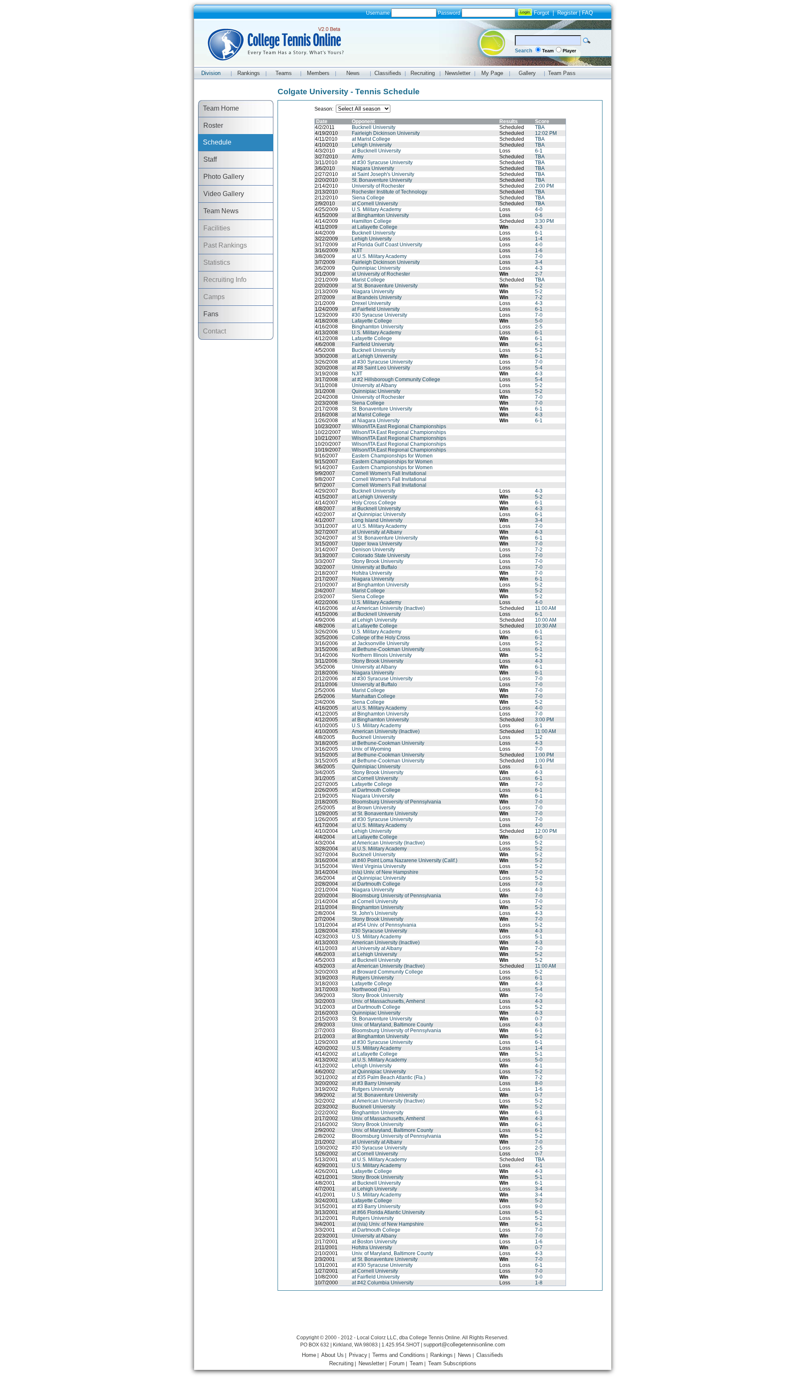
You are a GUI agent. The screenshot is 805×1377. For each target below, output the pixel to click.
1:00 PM (544, 755)
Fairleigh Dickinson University (386, 133)
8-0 (539, 1083)
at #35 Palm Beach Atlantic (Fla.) (389, 1077)
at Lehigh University (374, 356)
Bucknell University (373, 127)
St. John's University (374, 913)
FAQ (587, 13)
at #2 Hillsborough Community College (396, 379)
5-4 (539, 368)
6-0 (539, 837)
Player (569, 50)
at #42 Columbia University (382, 1283)
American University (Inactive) (386, 731)
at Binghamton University (380, 215)
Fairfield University (373, 344)
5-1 (539, 937)
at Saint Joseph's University (383, 174)
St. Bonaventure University (382, 180)
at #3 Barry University (376, 1083)
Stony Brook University (377, 561)
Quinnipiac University (376, 268)
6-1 (539, 151)
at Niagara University (376, 421)
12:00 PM (546, 831)
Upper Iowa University (377, 544)
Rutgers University (373, 978)
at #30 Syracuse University (382, 162)
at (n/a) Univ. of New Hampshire (388, 1224)
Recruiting (341, 1363)
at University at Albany (377, 532)
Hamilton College (372, 221)
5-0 (539, 321)
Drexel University (371, 303)
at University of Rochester (381, 274)
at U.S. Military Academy (379, 256)
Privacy (358, 1355)
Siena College (368, 198)
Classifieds (489, 1355)
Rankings (441, 1355)
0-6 (539, 215)
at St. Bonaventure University (385, 286)
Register (567, 13)
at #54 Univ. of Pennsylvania (384, 925)
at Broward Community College (387, 972)
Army (358, 157)
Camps (211, 296)
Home (309, 1355)
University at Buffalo (374, 567)
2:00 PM (544, 186)
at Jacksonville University (380, 643)
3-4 (539, 262)
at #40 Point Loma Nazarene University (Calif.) (404, 860)
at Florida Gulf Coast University (387, 245)
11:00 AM (545, 608)
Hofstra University (372, 573)
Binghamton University (377, 327)
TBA (540, 127)
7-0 (539, 256)
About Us (332, 1355)
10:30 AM (545, 626)
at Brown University (374, 808)
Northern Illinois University (382, 655)
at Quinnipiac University (379, 514)
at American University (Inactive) (388, 608)
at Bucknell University (376, 151)
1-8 (539, 1283)
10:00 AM (545, 620)
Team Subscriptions (452, 1363)
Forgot (541, 13)
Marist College (368, 280)
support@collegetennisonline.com (464, 1344)
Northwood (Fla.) (371, 989)
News (464, 1355)
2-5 (539, 327)
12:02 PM (546, 133)
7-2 (539, 297)
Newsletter (371, 1363)
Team (548, 50)
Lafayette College (372, 321)
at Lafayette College (374, 227)
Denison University (373, 550)
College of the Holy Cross (381, 638)
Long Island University (377, 520)
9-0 (539, 1206)
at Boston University (374, 1242)
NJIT (357, 250)
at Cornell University (375, 204)
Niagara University (373, 168)
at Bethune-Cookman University (388, 649)
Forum (397, 1363)
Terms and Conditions (398, 1355)
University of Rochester (378, 186)
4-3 (539, 227)
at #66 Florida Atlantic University (388, 1212)
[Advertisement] (402, 1314)
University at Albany (374, 385)
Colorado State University (381, 555)
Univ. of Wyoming (371, 749)
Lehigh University (372, 145)
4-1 (539, 1066)
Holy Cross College (374, 503)
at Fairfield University (376, 309)
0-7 (539, 1019)
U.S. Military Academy (376, 209)
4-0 (539, 209)
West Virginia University (379, 866)
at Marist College (371, 139)
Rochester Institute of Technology (389, 192)
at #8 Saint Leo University (381, 368)
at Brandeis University (377, 297)
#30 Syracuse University (379, 315)
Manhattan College (373, 696)
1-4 (539, 239)
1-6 (539, 250)
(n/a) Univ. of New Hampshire (385, 872)
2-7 (539, 274)
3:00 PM (544, 720)
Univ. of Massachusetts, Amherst (388, 1001)
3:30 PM (544, 221)
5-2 (539, 286)
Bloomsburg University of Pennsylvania (396, 802)
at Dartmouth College (376, 790)
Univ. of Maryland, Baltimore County (392, 1025)
